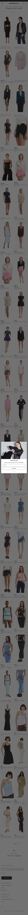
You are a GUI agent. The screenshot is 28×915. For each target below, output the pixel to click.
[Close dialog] (25, 442)
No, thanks (14, 471)
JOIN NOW (14, 468)
